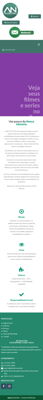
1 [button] (19, 115)
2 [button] (21, 115)
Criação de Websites (28, 398)
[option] (21, 84)
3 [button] (24, 115)
